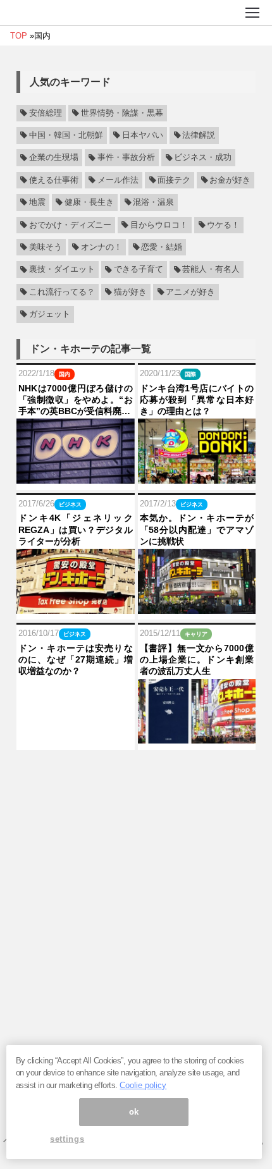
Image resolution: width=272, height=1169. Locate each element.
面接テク (174, 180)
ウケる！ (223, 225)
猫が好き (130, 292)
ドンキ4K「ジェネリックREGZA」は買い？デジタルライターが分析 (75, 529)
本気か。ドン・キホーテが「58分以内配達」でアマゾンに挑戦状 (197, 529)
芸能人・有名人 (211, 270)
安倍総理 (45, 113)
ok (134, 1112)
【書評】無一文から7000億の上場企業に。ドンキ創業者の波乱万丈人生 (197, 659)
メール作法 (118, 180)
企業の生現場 (53, 158)
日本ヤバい (142, 135)
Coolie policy (143, 1085)
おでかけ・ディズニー (70, 225)
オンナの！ (101, 247)
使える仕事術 (53, 180)
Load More (136, 772)
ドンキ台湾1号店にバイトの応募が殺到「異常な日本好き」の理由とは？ (197, 399)
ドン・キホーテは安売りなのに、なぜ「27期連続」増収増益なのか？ (75, 659)
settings (67, 1139)
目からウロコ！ (159, 225)
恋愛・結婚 (161, 247)
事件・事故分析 (126, 158)
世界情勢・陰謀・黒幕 (122, 113)
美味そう (45, 247)
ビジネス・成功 (203, 158)
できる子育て (138, 270)
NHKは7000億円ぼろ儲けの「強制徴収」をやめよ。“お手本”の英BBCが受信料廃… (75, 399)
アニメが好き (190, 292)
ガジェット (49, 314)
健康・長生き (89, 202)
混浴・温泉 (153, 202)
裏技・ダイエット (62, 270)
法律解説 (198, 135)
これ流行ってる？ (62, 292)
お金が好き (229, 180)
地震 (37, 202)
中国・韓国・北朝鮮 (66, 135)
